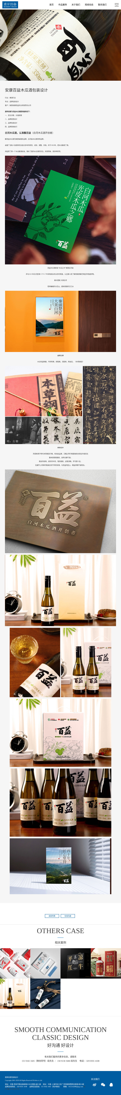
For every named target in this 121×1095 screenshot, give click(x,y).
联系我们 (102, 5)
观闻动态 (89, 5)
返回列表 (52, 916)
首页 (51, 5)
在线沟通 (68, 916)
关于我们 (76, 5)
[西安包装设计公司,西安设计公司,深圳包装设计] (10, 5)
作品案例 (62, 5)
